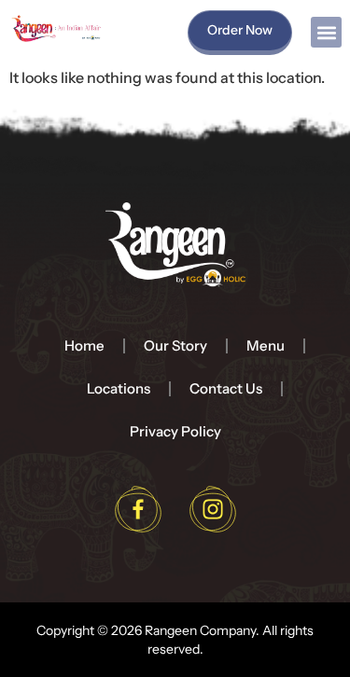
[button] (326, 32)
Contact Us (225, 388)
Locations (118, 388)
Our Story (175, 345)
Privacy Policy (175, 431)
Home (84, 345)
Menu (265, 345)
